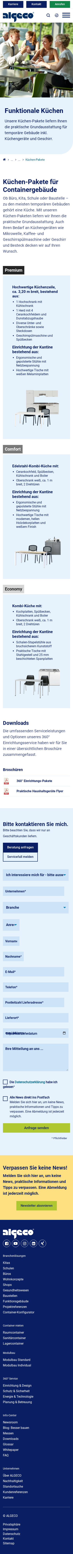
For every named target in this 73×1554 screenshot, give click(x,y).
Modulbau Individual (17, 1365)
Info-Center (10, 1415)
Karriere (13, 4)
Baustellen (10, 1296)
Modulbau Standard (16, 1360)
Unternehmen (11, 1468)
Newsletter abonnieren (37, 1205)
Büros (7, 1274)
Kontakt (36, 4)
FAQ (6, 1455)
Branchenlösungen (14, 1255)
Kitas (6, 1263)
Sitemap (8, 1543)
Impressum (10, 1529)
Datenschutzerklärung (30, 1082)
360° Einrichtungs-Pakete (34, 781)
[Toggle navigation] (66, 16)
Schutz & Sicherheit (16, 1391)
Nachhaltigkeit (13, 1481)
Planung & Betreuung (17, 1402)
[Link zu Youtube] (15, 1243)
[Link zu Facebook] (6, 1243)
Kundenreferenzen (15, 1492)
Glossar (8, 1444)
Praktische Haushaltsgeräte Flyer (40, 791)
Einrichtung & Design (17, 1385)
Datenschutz (11, 1534)
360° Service (10, 1378)
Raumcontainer (13, 1332)
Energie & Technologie (18, 1396)
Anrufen (60, 4)
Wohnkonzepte (13, 1279)
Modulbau (9, 1352)
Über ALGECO (12, 1475)
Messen (8, 1433)
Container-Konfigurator (18, 1312)
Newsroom (10, 1422)
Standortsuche (13, 1486)
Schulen (8, 1268)
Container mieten (13, 1325)
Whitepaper (10, 1450)
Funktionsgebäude (15, 1301)
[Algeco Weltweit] (56, 15)
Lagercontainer (13, 1343)
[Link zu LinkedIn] (33, 1243)
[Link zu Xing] (42, 1243)
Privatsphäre (11, 1524)
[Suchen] (48, 15)
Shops (7, 1285)
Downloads (10, 1439)
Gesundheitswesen (16, 1290)
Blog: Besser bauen (16, 1428)
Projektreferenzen (15, 1307)
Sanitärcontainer (14, 1338)
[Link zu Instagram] (24, 1243)
